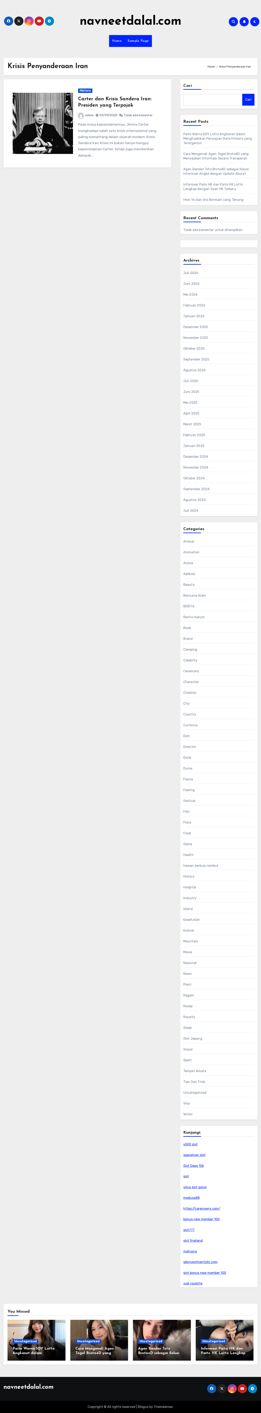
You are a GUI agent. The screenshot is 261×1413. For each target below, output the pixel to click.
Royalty (189, 1017)
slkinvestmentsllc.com (200, 1262)
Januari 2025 (193, 446)
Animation (191, 552)
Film (186, 812)
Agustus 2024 (194, 500)
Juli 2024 (190, 511)
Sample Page (138, 41)
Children (190, 693)
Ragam (188, 995)
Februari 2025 (194, 435)
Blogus (143, 1407)
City (186, 703)
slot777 (189, 1230)
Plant (187, 984)
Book (187, 628)
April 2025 (191, 413)
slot (186, 1176)
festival (189, 801)
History (85, 90)
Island (188, 909)
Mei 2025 (190, 403)
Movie (187, 952)
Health (188, 855)
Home (117, 41)
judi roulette (192, 1283)
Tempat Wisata (194, 1071)
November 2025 (195, 338)
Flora (187, 822)
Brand (188, 639)
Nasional (190, 963)
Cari (187, 86)
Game (187, 844)
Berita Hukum (194, 617)
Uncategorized (195, 1093)
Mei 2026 (190, 294)
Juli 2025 (190, 381)
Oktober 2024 (194, 478)
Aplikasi (189, 574)
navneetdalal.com (130, 21)
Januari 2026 (194, 316)
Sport (187, 1060)
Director (189, 747)
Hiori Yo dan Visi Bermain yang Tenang (213, 200)
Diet (186, 736)
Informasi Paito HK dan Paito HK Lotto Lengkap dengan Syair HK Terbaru (223, 1353)
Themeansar (163, 1407)
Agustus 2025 (194, 370)
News (187, 974)
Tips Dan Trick (194, 1082)
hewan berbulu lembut (201, 866)
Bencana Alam (194, 595)
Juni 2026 (191, 284)
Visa (186, 1103)
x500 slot (190, 1144)
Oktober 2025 (194, 348)
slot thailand (193, 1241)
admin (89, 115)
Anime (188, 563)
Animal (188, 541)
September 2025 (196, 359)
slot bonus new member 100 (204, 1273)
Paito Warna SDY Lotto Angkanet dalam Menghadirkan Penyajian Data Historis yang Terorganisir (217, 138)
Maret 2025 (192, 424)
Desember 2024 (195, 457)
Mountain (190, 941)
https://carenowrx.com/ (201, 1209)
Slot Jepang (192, 1038)
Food (187, 833)
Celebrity (190, 660)
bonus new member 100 (201, 1219)
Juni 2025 (191, 392)
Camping (190, 649)
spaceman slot (194, 1155)
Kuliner (188, 930)
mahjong (190, 1251)
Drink (187, 758)
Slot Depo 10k (193, 1166)
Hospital (189, 887)
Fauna (188, 779)
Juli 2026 (190, 273)
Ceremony (191, 671)
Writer (188, 1114)
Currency (190, 725)
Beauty (189, 585)
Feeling (189, 790)
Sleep (187, 1028)
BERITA (189, 606)
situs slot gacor (195, 1187)
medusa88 (191, 1198)
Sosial (187, 1049)
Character (191, 682)
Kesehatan (191, 920)
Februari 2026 (194, 305)
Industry (190, 898)
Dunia (187, 768)
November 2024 (195, 467)
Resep (188, 1006)
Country (189, 714)
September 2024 (196, 489)
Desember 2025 (195, 327)
